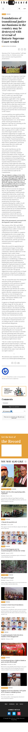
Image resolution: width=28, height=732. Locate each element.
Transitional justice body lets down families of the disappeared (12, 635)
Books (7, 575)
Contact (21, 704)
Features (4, 14)
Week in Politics (4, 688)
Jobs (17, 704)
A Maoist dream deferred (9, 522)
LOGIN (24, 9)
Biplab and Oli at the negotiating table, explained (13, 492)
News (2, 632)
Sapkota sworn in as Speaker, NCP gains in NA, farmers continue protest (13, 691)
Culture (3, 575)
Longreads (9, 489)
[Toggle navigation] (3, 8)
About (6, 704)
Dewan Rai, (5, 46)
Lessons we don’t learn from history (12, 605)
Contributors (11, 704)
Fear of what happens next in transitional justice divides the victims (13, 550)
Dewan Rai (4, 377)
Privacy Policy (14, 719)
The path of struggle (7, 578)
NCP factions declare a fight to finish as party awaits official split (13, 661)
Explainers (3, 489)
